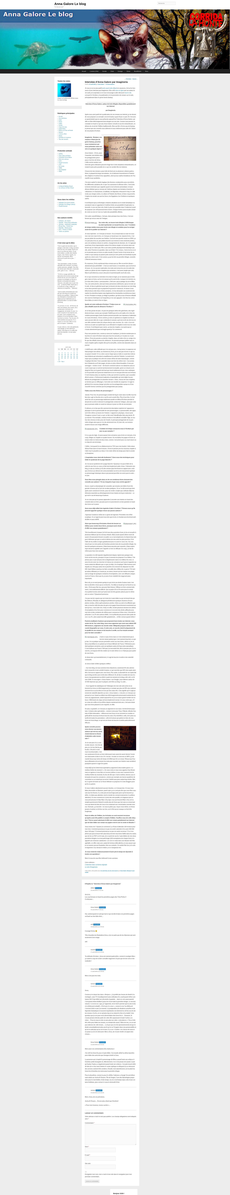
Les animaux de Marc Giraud (66, 188)
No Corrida (61, 166)
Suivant (135, 79)
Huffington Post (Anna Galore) (66, 202)
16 (77, 354)
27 (68, 358)
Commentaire (89, 1123)
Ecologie (120, 71)
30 (77, 358)
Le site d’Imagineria (91, 867)
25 (62, 358)
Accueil (84, 71)
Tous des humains (63, 139)
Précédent (128, 79)
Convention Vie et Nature (65, 157)
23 (77, 356)
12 (65, 354)
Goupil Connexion (63, 162)
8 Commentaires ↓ (110, 84)
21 (71, 356)
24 (59, 358)
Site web (87, 1163)
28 (71, 358)
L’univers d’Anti (94, 71)
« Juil (59, 361)
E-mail (87, 1155)
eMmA (93, 888)
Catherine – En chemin (65, 221)
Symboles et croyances (65, 137)
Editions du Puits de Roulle (66, 130)
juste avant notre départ (109, 88)
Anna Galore (101, 84)
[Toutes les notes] (64, 96)
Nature (60, 135)
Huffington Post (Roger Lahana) (67, 204)
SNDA (60, 171)
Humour (61, 132)
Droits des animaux (64, 159)
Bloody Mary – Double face (66, 226)
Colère (60, 123)
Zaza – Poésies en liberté (65, 229)
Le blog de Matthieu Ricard (66, 186)
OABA (60, 168)
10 (59, 354)
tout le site (128, 93)
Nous (146, 71)
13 (68, 354)
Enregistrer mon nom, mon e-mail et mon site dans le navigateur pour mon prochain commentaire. (108, 1175)
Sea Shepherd (62, 169)
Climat (128, 71)
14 (71, 354)
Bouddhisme (137, 71)
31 (59, 359)
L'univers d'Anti (62, 134)
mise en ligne (119, 90)
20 (68, 356)
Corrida (104, 71)
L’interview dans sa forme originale (96, 864)
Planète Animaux (63, 206)
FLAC (60, 161)
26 (65, 358)
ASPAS (61, 154)
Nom (87, 1146)
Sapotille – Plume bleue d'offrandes (68, 222)
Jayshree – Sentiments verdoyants (68, 224)
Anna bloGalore (63, 118)
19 (65, 356)
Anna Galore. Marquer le (126, 870)
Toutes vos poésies (64, 231)
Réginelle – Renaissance (65, 228)
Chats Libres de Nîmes (65, 155)
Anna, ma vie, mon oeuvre (111, 870)
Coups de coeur (63, 127)
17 (59, 356)
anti (92, 924)
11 (62, 354)
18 (62, 356)
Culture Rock (62, 128)
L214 (60, 164)
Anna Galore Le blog (70, 4)
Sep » (62, 361)
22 (74, 356)
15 (74, 354)
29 (74, 358)
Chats (112, 71)
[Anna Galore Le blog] (115, 39)
